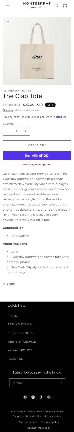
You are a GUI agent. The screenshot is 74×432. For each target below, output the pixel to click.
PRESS (12, 315)
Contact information (38, 427)
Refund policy (33, 416)
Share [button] (11, 283)
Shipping (8, 110)
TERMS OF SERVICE (22, 341)
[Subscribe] (60, 382)
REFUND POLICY (20, 324)
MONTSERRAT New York (34, 411)
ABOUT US (15, 358)
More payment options (37, 164)
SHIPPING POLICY (20, 333)
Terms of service (28, 422)
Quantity (8, 123)
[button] (7, 5)
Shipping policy (50, 422)
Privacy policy (53, 416)
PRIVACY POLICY (20, 350)
